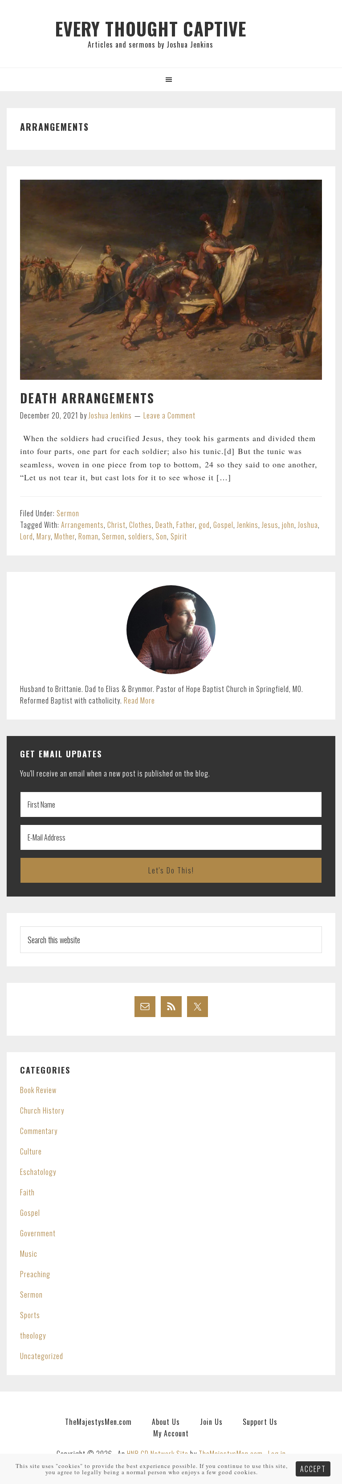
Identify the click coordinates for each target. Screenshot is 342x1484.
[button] (171, 79)
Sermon (68, 513)
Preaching (35, 1274)
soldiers (140, 536)
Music (28, 1253)
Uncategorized (41, 1356)
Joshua (308, 524)
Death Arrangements (87, 398)
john (288, 524)
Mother (64, 536)
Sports (30, 1315)
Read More (139, 700)
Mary (44, 536)
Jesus (270, 524)
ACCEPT (313, 1469)
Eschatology (38, 1171)
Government (38, 1233)
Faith (27, 1192)
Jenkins (247, 524)
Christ (116, 524)
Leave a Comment (169, 415)
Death (164, 524)
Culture (31, 1151)
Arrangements (82, 524)
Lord (26, 536)
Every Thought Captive (150, 28)
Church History (42, 1110)
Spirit (179, 536)
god (204, 524)
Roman (88, 536)
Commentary (38, 1131)
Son (161, 536)
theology (33, 1335)
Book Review (38, 1090)
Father (185, 524)
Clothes (140, 524)
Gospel (223, 524)
